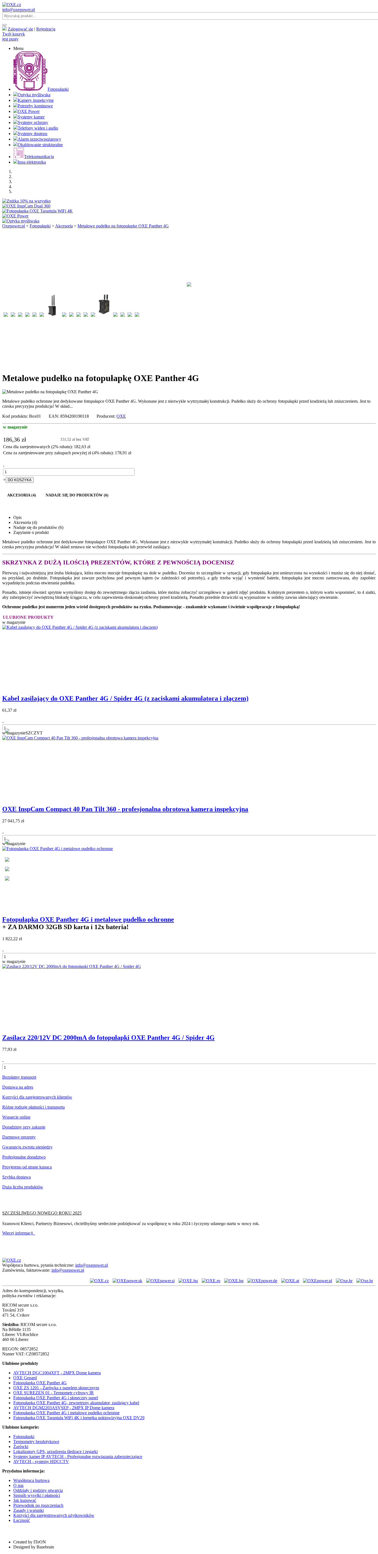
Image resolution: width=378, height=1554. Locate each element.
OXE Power (29, 111)
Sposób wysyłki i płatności (36, 1495)
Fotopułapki (58, 89)
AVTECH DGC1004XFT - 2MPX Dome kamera (57, 1372)
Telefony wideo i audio (38, 128)
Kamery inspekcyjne (36, 100)
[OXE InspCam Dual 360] (26, 206)
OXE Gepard (25, 1377)
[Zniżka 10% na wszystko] (26, 201)
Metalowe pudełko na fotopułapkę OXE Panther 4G (123, 226)
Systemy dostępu (32, 133)
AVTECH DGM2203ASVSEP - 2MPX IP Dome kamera (63, 1407)
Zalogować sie (20, 29)
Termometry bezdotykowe (36, 1441)
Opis (17, 517)
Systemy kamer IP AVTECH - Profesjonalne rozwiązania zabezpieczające (77, 1456)
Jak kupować (24, 1500)
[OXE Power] (15, 216)
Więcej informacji (18, 1233)
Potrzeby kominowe (35, 105)
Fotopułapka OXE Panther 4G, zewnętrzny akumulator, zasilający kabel (76, 1402)
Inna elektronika (32, 162)
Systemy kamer (31, 117)
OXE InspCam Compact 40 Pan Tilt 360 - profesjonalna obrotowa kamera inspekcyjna (125, 809)
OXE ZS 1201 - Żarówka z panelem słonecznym (56, 1387)
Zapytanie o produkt (31, 532)
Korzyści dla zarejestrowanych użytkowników (53, 1515)
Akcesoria (64, 226)
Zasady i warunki (28, 1510)
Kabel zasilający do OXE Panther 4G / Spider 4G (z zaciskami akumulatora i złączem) (125, 698)
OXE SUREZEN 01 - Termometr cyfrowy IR (53, 1392)
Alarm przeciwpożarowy (39, 139)
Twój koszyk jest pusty (13, 36)
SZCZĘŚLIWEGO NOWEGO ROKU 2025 (42, 1213)
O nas (18, 1485)
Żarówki (20, 1446)
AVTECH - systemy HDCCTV (41, 1461)
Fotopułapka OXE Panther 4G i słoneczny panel (55, 1397)
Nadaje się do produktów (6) (77, 495)
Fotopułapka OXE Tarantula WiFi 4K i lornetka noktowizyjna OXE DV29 (78, 1417)
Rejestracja (45, 29)
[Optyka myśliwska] (20, 221)
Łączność (21, 1520)
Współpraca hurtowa (31, 1480)
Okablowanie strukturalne (40, 144)
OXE (121, 416)
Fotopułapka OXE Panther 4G (40, 1382)
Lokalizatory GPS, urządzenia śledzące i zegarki (55, 1451)
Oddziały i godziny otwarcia (38, 1490)
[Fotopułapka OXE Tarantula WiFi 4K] (37, 211)
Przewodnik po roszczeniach (38, 1505)
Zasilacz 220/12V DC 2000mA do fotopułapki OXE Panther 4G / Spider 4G (108, 1037)
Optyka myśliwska (34, 94)
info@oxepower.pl (18, 9)
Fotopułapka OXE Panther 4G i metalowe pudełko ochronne (88, 919)
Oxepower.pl (13, 226)
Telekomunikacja (39, 156)
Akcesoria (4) (21, 495)
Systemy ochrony (33, 122)
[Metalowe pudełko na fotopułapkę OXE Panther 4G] (189, 290)
